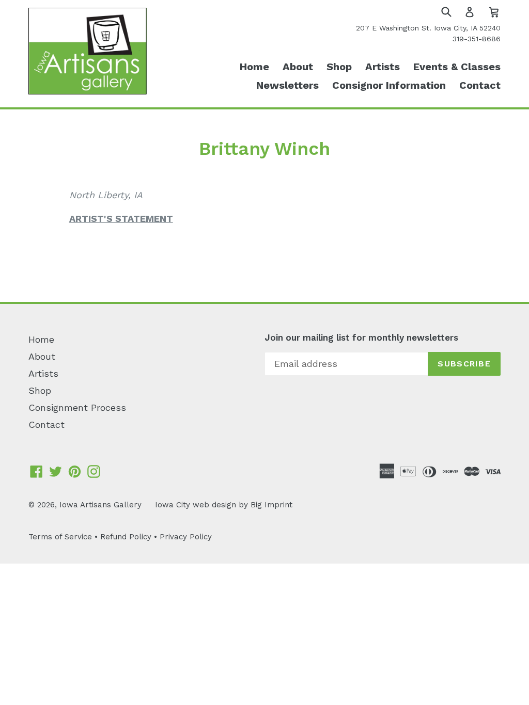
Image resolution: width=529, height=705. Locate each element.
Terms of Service (60, 536)
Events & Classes (457, 66)
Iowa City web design (195, 504)
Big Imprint (271, 504)
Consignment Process (77, 407)
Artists (382, 66)
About (298, 66)
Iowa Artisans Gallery (100, 504)
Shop (339, 66)
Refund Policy (125, 536)
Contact (480, 85)
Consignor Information (389, 85)
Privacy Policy (186, 536)
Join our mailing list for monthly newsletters (361, 337)
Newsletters (287, 85)
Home (254, 66)
